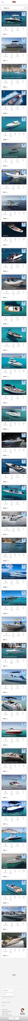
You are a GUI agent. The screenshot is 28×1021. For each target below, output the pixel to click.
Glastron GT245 (7, 788)
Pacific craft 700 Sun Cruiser (10, 762)
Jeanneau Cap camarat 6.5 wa (11, 814)
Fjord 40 (5, 867)
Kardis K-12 (6, 393)
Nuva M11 (5, 104)
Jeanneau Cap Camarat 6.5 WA (11, 25)
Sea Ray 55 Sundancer (9, 577)
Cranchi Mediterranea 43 (9, 735)
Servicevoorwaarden (6, 1011)
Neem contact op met (7, 1015)
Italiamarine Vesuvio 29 (9, 920)
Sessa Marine (6, 604)
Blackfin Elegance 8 (8, 630)
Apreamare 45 (7, 314)
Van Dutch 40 (6, 472)
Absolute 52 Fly (7, 209)
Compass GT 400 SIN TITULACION (12, 77)
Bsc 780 (5, 341)
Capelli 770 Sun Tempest (9, 288)
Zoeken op (6, 8)
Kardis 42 (5, 235)
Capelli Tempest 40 (8, 499)
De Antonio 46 (7, 420)
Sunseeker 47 (6, 262)
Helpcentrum (5, 1009)
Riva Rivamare (7, 446)
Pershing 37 (6, 551)
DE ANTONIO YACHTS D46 (10, 156)
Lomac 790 (6, 183)
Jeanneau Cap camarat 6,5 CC (11, 683)
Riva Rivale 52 (6, 946)
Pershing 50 (6, 130)
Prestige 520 (6, 367)
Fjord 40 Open (7, 893)
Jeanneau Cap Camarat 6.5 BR (11, 51)
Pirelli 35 (5, 525)
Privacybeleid (5, 1013)
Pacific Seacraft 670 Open (10, 657)
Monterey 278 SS (7, 841)
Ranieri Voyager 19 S (8, 709)
